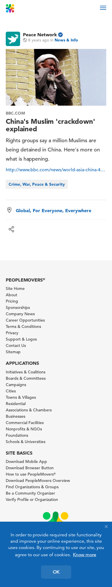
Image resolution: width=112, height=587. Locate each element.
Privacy (12, 332)
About (11, 294)
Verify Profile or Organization (32, 499)
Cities (11, 391)
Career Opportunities (25, 320)
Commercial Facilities (25, 422)
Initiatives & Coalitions (25, 372)
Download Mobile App (26, 461)
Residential (16, 403)
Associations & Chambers (29, 410)
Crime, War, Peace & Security (37, 184)
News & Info (66, 40)
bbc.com (15, 113)
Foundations (17, 435)
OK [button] (56, 572)
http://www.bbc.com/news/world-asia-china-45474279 (56, 170)
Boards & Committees (26, 378)
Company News (20, 313)
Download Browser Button (30, 467)
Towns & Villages (21, 397)
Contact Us (16, 345)
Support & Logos (21, 339)
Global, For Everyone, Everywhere (53, 210)
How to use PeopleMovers (31, 474)
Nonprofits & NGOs (24, 429)
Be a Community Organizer (30, 493)
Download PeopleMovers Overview (38, 480)
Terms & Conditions (23, 326)
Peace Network (40, 34)
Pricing (12, 301)
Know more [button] (84, 555)
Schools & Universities (25, 441)
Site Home (15, 288)
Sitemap (13, 351)
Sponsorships (18, 307)
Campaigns (16, 384)
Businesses (15, 416)
